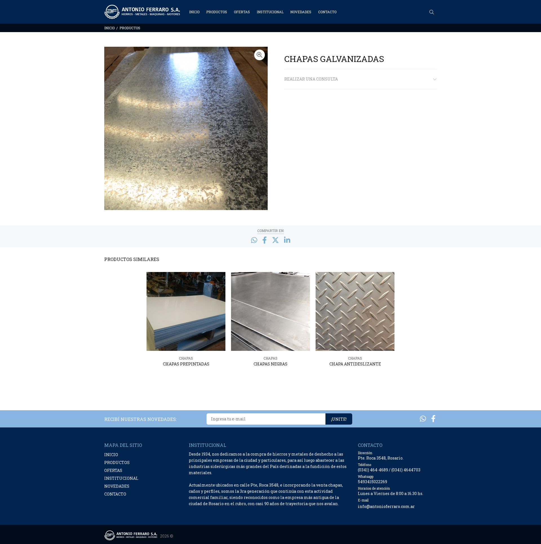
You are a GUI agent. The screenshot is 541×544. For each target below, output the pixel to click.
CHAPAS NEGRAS (270, 364)
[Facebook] (433, 418)
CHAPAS (186, 358)
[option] (186, 327)
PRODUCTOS (129, 28)
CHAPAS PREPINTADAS (186, 364)
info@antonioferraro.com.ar (386, 506)
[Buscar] (433, 12)
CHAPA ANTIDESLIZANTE (355, 364)
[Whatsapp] (423, 418)
